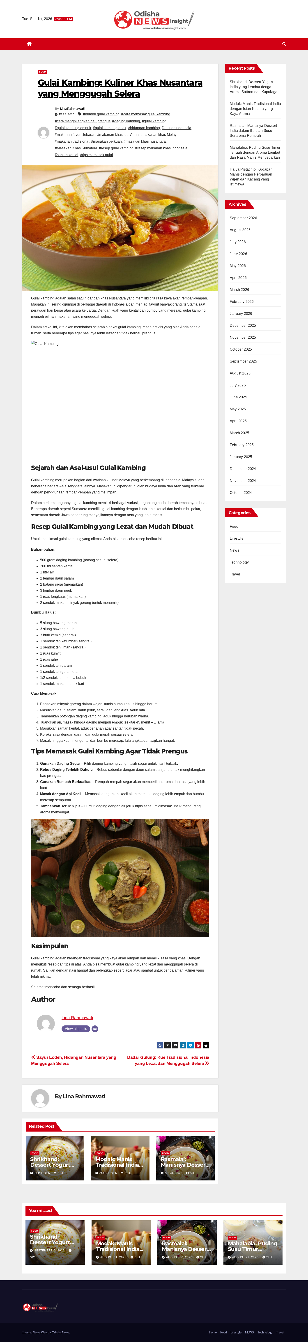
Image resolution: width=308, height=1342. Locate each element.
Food (42, 72)
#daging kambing (126, 121)
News (234, 550)
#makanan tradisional (72, 141)
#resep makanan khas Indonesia (161, 148)
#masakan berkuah (106, 141)
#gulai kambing (154, 121)
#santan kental (66, 155)
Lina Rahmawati (72, 109)
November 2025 (243, 337)
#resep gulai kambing (116, 148)
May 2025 (238, 409)
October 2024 (241, 493)
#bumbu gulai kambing (101, 114)
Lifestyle (237, 538)
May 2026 (238, 266)
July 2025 (238, 385)
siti (60, 1173)
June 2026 (238, 254)
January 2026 (241, 313)
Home (213, 1332)
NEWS (249, 1332)
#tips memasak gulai (96, 155)
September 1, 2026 (50, 1250)
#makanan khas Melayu (159, 135)
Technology (239, 562)
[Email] (95, 1028)
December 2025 (243, 325)
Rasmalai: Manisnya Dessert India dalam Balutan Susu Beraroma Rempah (253, 130)
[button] (284, 44)
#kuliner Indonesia (176, 128)
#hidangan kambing (144, 128)
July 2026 (238, 242)
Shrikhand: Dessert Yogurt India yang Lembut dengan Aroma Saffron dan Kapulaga (253, 87)
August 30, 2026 (179, 1257)
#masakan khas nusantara (145, 141)
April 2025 (238, 421)
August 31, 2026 (113, 1257)
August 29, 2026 (245, 1257)
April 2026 (238, 278)
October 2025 (241, 349)
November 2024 (243, 481)
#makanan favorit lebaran (75, 135)
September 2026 (243, 218)
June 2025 (238, 397)
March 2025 (239, 433)
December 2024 (243, 469)
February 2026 (242, 302)
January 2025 (241, 457)
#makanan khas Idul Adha (118, 135)
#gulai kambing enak (109, 128)
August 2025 (240, 373)
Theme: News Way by (37, 1332)
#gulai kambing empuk (73, 128)
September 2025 (243, 361)
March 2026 (239, 290)
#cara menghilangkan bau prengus (82, 121)
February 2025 (242, 445)
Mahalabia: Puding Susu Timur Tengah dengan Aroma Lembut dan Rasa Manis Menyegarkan (255, 152)
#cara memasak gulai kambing (145, 114)
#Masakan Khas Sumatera (76, 148)
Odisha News (60, 1332)
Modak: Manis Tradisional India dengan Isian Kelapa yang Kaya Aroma (255, 109)
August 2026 (240, 230)
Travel (235, 574)
